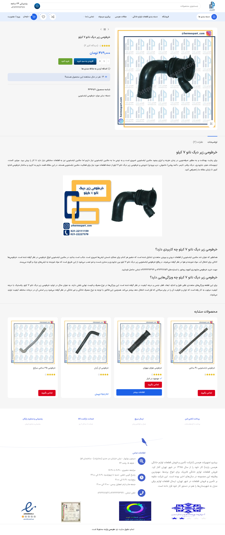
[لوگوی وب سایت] (212, 6)
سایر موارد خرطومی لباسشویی (91, 95)
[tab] (212, 140)
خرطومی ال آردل (101, 368)
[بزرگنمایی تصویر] (211, 124)
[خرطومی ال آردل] (86, 342)
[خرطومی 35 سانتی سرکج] (33, 342)
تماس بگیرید (206, 393)
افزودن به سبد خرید (85, 61)
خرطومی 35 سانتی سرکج (44, 368)
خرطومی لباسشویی (147, 262)
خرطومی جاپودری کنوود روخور (193, 269)
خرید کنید (65, 61)
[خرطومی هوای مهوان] (139, 342)
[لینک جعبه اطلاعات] (192, 422)
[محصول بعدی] (101, 29)
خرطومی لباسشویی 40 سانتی (202, 368)
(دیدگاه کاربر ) (91, 45)
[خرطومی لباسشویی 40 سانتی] (192, 342)
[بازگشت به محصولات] (105, 29)
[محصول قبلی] (108, 29)
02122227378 (18, 7)
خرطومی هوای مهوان (152, 368)
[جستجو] (37, 6)
